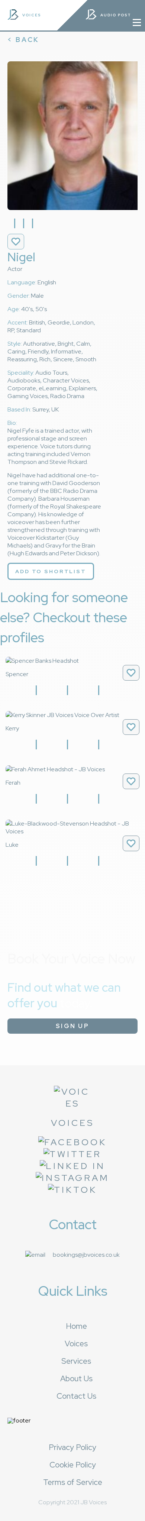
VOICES (31, 15)
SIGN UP (72, 1026)
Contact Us (76, 1396)
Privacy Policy (72, 1447)
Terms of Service (72, 1482)
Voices (76, 1343)
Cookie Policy (72, 1465)
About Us (76, 1378)
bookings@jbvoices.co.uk (86, 1255)
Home (76, 1326)
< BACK (23, 39)
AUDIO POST (116, 15)
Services (76, 1361)
